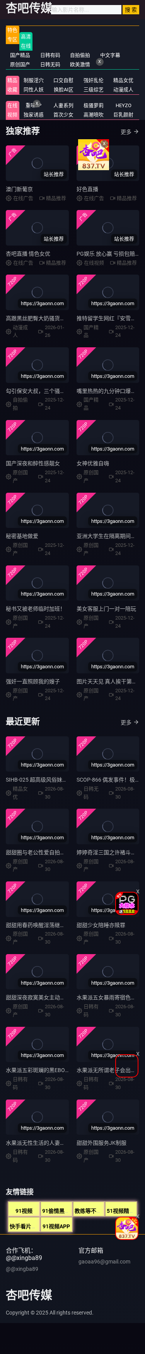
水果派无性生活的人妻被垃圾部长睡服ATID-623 (63, 1143)
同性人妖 (34, 89)
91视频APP (56, 1226)
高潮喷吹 (94, 115)
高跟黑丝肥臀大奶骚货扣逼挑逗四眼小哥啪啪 (60, 318)
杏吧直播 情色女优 (28, 254)
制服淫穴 (34, 80)
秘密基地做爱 (22, 536)
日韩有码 (50, 55)
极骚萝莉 (94, 105)
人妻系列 (63, 105)
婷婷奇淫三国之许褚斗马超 (109, 852)
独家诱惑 (34, 115)
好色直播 (87, 189)
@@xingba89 (22, 1269)
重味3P (33, 105)
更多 (126, 722)
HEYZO (123, 105)
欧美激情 (80, 64)
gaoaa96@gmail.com (104, 1261)
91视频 (23, 1211)
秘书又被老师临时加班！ (35, 609)
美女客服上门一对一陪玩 (106, 609)
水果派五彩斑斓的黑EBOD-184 (42, 1070)
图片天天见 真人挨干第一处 (110, 681)
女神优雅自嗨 (93, 463)
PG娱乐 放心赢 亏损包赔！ (108, 254)
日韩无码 (50, 64)
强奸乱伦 (94, 80)
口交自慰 (63, 80)
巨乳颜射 (123, 115)
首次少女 (63, 115)
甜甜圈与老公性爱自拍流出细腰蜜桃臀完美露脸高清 (68, 852)
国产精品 (20, 55)
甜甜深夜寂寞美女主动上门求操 (44, 997)
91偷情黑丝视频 (61, 1211)
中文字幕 (110, 55)
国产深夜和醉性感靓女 (33, 463)
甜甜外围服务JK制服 (101, 1143)
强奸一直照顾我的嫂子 (33, 681)
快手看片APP (26, 1226)
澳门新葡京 (19, 189)
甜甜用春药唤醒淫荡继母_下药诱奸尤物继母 (58, 925)
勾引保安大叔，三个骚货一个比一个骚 (52, 391)
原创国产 (20, 64)
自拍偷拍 (80, 55)
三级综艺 (94, 89)
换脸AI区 (63, 89)
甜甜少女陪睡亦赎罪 (101, 925)
